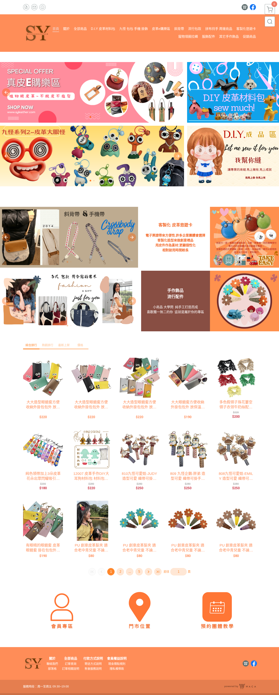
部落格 (52, 668)
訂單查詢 (70, 663)
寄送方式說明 (93, 663)
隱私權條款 (117, 668)
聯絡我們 (52, 663)
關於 (52, 658)
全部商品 (70, 658)
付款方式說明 (93, 658)
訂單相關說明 (70, 668)
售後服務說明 (93, 668)
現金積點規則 (116, 663)
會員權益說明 (117, 658)
